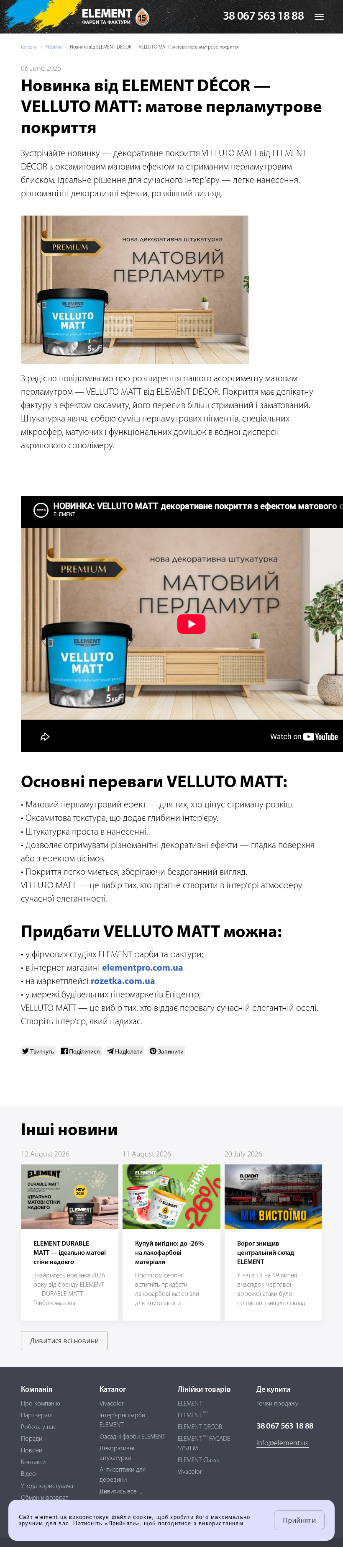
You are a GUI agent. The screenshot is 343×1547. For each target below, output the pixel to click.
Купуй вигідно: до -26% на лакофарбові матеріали (169, 1253)
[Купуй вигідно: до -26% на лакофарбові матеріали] (171, 1196)
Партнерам (36, 1415)
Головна (29, 47)
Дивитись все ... (121, 1491)
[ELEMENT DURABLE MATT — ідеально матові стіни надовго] (69, 1196)
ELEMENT (190, 1404)
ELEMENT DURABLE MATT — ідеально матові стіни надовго (69, 1253)
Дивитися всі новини (64, 1340)
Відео (28, 1474)
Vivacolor (112, 1404)
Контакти (33, 1462)
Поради (31, 1439)
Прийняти (299, 1520)
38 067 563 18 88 (263, 17)
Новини (53, 47)
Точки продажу (277, 1404)
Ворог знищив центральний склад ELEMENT (265, 1253)
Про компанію (40, 1404)
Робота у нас (38, 1427)
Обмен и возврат (44, 1498)
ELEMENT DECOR (200, 1427)
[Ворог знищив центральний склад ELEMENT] (273, 1196)
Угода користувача (47, 1486)
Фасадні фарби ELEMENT (132, 1437)
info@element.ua (282, 1443)
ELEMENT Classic (199, 1460)
